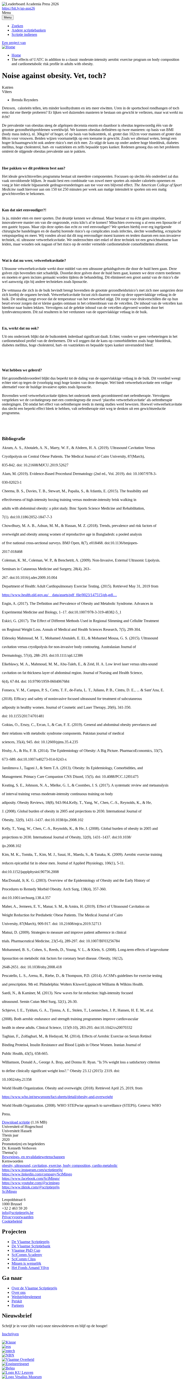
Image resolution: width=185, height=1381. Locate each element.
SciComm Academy (27, 1255)
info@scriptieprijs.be (17, 1213)
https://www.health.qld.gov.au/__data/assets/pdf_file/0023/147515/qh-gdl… (59, 595)
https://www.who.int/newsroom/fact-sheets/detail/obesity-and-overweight (57, 1097)
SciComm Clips (24, 1259)
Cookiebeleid (12, 1221)
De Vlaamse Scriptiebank (31, 1246)
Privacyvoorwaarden (17, 1217)
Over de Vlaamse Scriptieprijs (34, 1288)
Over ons (19, 1292)
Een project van (14, 43)
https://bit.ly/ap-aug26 (18, 8)
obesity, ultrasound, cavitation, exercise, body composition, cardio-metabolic (60, 1165)
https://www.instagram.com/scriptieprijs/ (32, 1170)
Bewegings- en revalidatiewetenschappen (33, 1157)
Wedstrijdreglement (26, 1297)
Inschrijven (10, 1334)
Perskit (17, 1301)
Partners (18, 1305)
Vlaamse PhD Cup (26, 1250)
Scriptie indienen (24, 34)
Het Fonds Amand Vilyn (30, 1268)
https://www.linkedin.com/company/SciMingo (37, 1174)
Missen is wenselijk (26, 1263)
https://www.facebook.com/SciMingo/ (31, 1178)
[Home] (8, 47)
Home (16, 55)
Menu (8, 17)
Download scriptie (16, 1122)
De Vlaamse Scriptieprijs (30, 1242)
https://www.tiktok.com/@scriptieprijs (30, 1187)
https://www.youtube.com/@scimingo (30, 1183)
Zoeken (17, 26)
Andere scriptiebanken (29, 30)
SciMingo (9, 1191)
